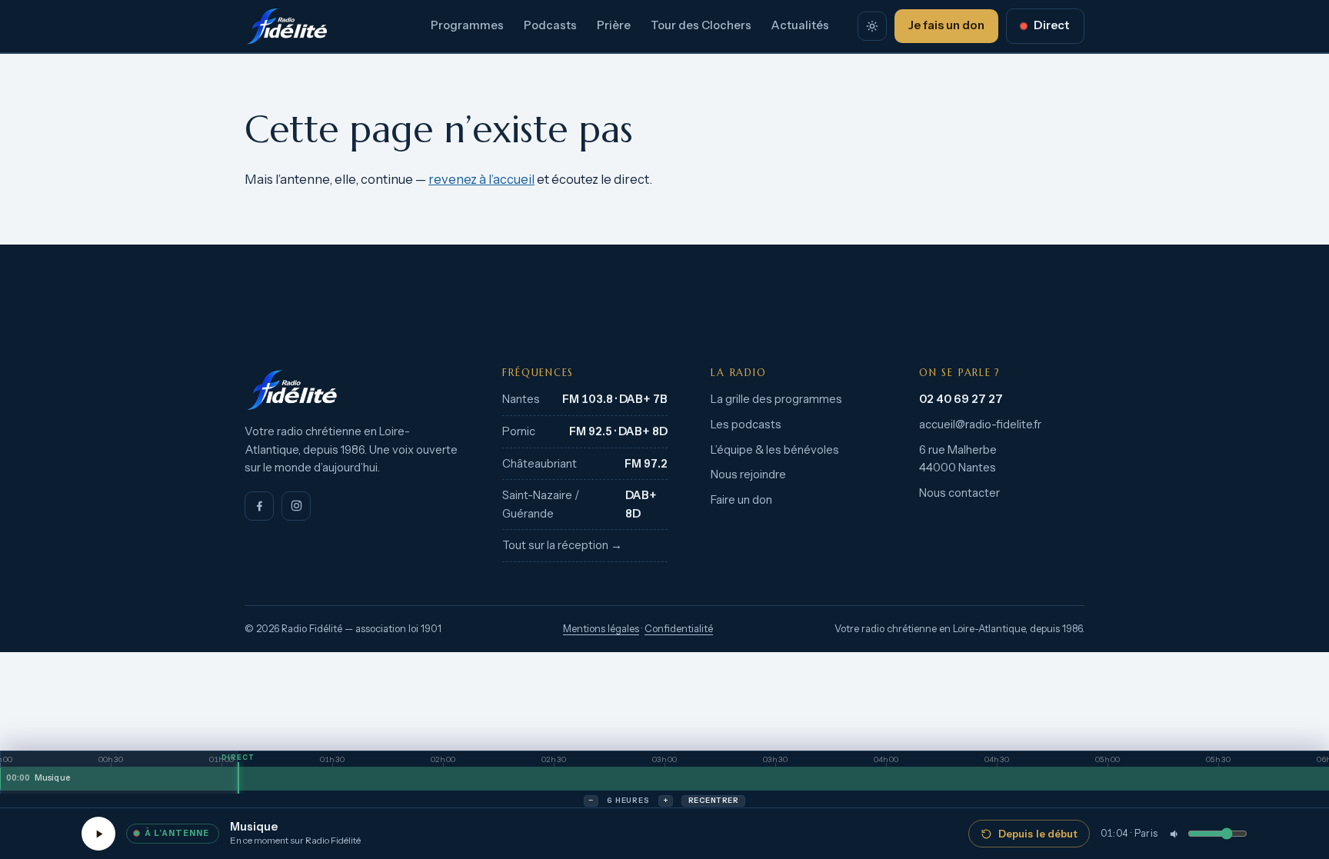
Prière (614, 25)
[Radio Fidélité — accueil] (287, 26)
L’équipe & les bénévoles (775, 450)
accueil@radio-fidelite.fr (980, 424)
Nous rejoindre (748, 474)
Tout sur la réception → (562, 545)
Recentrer (713, 800)
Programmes (467, 25)
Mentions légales (601, 628)
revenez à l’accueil (481, 179)
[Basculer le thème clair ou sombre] (872, 26)
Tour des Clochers (701, 25)
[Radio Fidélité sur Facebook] (259, 506)
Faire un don (741, 500)
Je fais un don (946, 25)
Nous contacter (959, 493)
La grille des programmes (776, 399)
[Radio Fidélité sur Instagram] (296, 506)
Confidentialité (679, 628)
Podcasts (550, 25)
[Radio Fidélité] (352, 390)
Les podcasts (746, 424)
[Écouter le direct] (98, 834)
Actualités (800, 25)
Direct (1052, 25)
